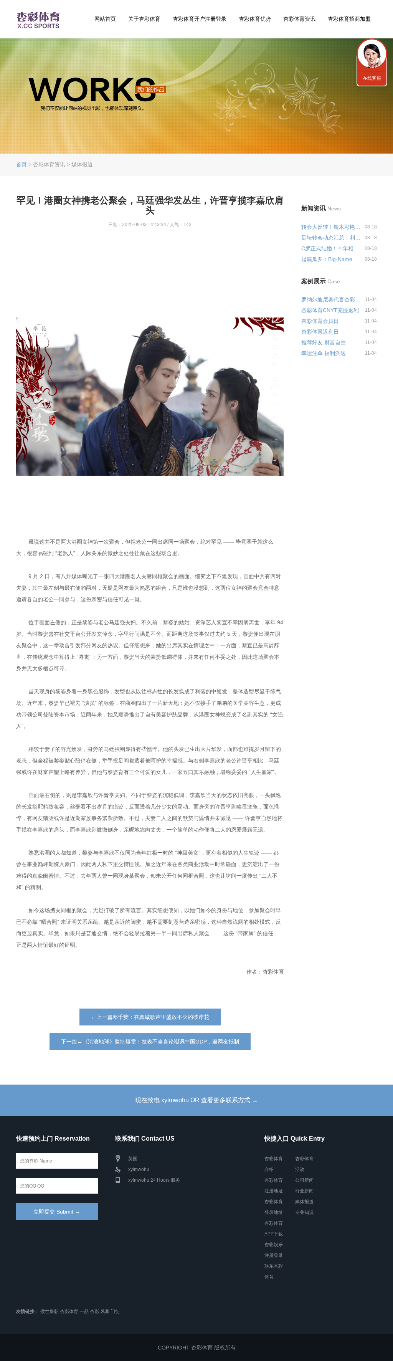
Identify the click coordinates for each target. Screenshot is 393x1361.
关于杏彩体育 (144, 19)
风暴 (104, 1311)
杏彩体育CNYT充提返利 (330, 310)
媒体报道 (304, 1201)
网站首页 (105, 19)
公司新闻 (304, 1180)
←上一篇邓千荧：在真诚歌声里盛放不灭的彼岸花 (150, 1017)
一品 (84, 1311)
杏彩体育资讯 (299, 19)
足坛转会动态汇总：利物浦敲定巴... (331, 238)
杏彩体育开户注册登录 (199, 19)
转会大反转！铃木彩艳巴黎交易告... (331, 227)
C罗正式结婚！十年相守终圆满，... (331, 248)
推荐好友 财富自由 (323, 342)
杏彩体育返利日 (320, 332)
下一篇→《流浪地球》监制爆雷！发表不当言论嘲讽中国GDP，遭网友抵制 (150, 1042)
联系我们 (372, 53)
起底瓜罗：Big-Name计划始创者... (331, 259)
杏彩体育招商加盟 (349, 19)
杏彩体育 (69, 1311)
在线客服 (372, 78)
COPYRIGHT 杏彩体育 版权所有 (197, 1347)
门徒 (115, 1311)
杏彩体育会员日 (320, 321)
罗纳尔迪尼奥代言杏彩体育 (331, 299)
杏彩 (94, 1311)
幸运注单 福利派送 (323, 353)
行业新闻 (304, 1191)
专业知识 (304, 1212)
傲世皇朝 (49, 1311)
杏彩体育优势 (255, 19)
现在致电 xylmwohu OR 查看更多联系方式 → (196, 1100)
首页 (21, 164)
